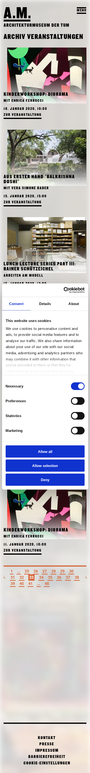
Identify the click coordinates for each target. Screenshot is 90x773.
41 (30, 583)
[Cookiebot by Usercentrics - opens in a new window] (64, 290)
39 (13, 583)
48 (47, 583)
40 (21, 583)
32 (21, 577)
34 (41, 577)
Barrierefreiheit (47, 757)
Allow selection (45, 465)
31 (13, 577)
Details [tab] (45, 303)
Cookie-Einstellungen (47, 763)
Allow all (45, 452)
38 (77, 577)
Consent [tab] (16, 303)
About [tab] (73, 303)
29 (62, 571)
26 (36, 571)
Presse (46, 744)
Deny (45, 480)
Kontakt (47, 738)
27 (44, 571)
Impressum (47, 750)
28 (53, 571)
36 (59, 577)
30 (71, 571)
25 (27, 571)
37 (68, 577)
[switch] (77, 401)
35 (50, 577)
